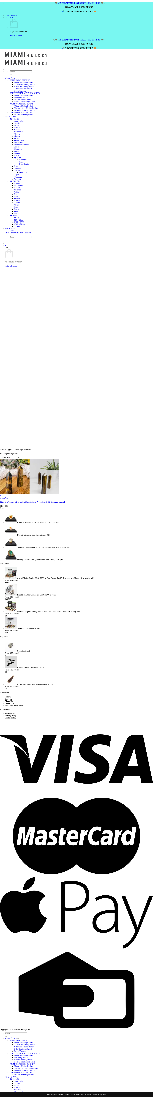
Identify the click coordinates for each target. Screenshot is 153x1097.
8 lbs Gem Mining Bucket (24, 87)
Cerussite (17, 1090)
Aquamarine (19, 1081)
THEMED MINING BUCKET (22, 1073)
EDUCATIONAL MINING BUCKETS (25, 93)
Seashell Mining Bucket (23, 1060)
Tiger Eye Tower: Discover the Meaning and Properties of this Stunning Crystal (32, 502)
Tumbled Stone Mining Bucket (26, 1068)
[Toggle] (18, 1038)
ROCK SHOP (10, 1077)
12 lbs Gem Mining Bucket (24, 84)
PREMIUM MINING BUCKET (22, 1064)
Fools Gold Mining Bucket (24, 1062)
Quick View (4, 498)
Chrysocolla (18, 1092)
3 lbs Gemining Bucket (23, 89)
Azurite (17, 1083)
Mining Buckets (11, 78)
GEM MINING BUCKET (20, 80)
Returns (8, 697)
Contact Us (9, 703)
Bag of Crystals (20, 91)
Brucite (17, 1088)
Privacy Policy (10, 716)
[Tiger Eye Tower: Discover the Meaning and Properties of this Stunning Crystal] (29, 494)
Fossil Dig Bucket (21, 1058)
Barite (16, 1085)
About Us (9, 701)
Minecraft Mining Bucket (23, 1075)
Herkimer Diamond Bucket (24, 1070)
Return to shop (16, 36)
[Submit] (10, 74)
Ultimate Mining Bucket (23, 82)
